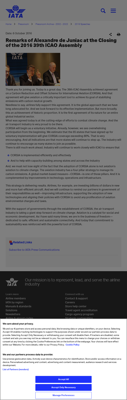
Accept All (63, 379)
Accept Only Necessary (63, 387)
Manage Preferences (63, 395)
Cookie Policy (72, 344)
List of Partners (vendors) (16, 369)
